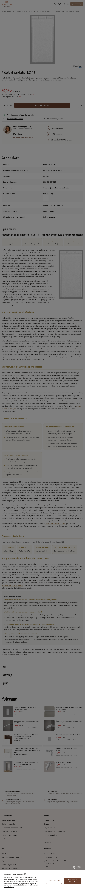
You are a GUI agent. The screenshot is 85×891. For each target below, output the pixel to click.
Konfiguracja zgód (54, 881)
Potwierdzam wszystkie (72, 880)
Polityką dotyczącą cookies (18, 879)
